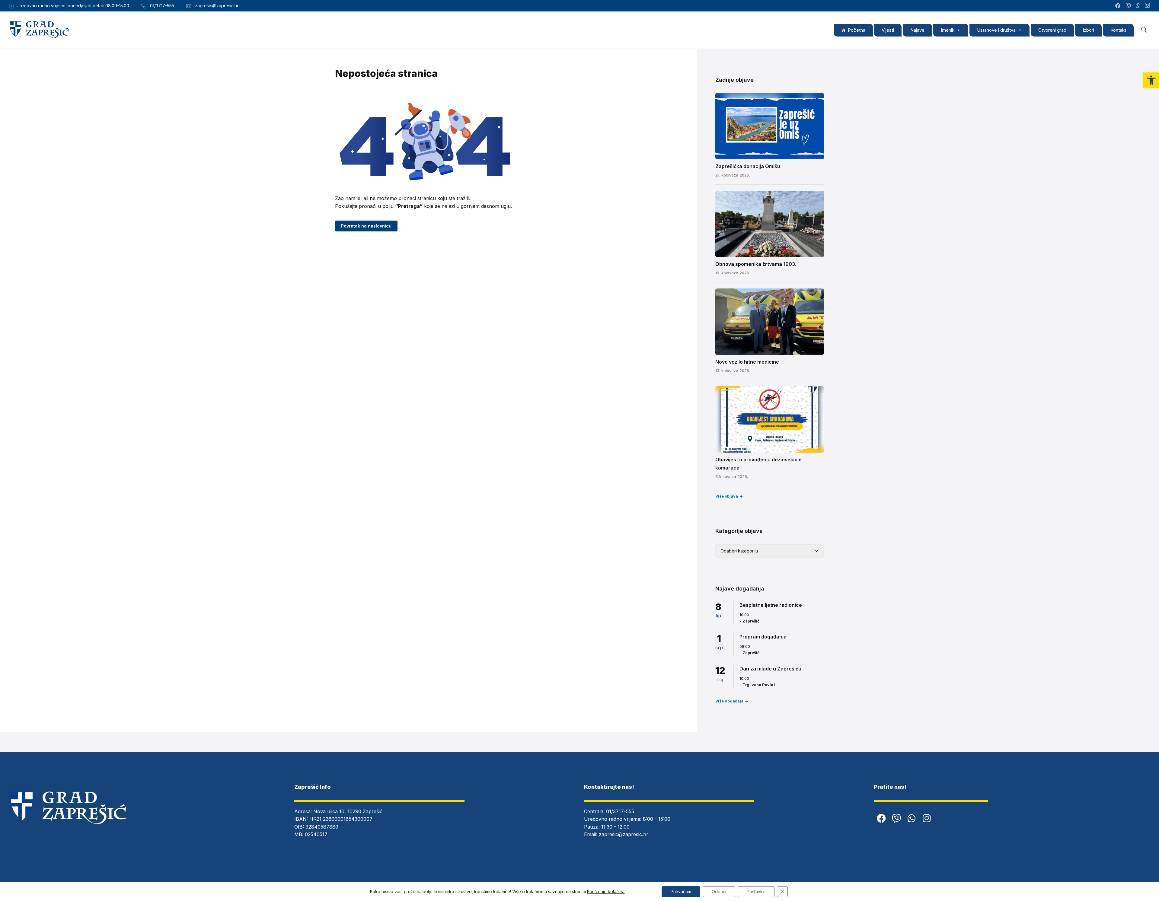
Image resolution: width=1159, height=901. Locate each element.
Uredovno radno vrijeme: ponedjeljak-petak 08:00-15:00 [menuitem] (73, 5)
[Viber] (896, 818)
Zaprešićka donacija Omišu (747, 166)
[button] (1151, 80)
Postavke (756, 891)
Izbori (1088, 30)
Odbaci (719, 891)
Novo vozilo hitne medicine (747, 362)
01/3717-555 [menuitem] (162, 5)
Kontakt (1118, 30)
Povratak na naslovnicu (366, 225)
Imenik (947, 30)
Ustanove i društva (996, 30)
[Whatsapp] (911, 818)
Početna (856, 30)
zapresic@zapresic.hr (623, 834)
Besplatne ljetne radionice (770, 605)
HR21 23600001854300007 (340, 819)
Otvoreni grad (1052, 30)
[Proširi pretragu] (1144, 30)
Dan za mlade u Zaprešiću (770, 669)
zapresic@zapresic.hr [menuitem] (216, 5)
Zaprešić (751, 621)
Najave (917, 30)
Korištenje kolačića (605, 891)
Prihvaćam (681, 891)
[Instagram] (1147, 6)
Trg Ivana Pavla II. (760, 684)
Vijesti (888, 30)
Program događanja (763, 637)
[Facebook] (881, 818)
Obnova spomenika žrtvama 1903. (755, 264)
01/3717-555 (620, 811)
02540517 (316, 834)
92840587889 (321, 827)
